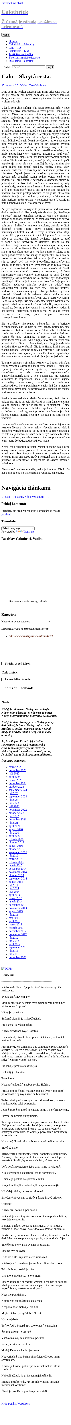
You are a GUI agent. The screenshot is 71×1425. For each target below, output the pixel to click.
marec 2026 (15, 766)
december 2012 (17, 931)
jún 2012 (14, 940)
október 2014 (16, 875)
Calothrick (40, 85)
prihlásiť (6, 514)
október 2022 (16, 812)
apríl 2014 (14, 894)
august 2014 (16, 881)
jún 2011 (14, 954)
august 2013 (16, 911)
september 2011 (18, 947)
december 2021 (17, 819)
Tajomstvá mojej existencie (24, 57)
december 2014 (17, 868)
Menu (6, 34)
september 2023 (18, 796)
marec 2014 (15, 898)
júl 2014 (13, 885)
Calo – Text (15, 47)
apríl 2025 (14, 776)
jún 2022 (14, 816)
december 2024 (17, 783)
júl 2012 (13, 937)
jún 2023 (14, 803)
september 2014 (18, 878)
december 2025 (17, 770)
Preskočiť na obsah (12, 3)
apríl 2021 (14, 826)
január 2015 (15, 865)
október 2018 (16, 842)
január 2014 (15, 901)
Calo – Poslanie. (12, 496)
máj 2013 (14, 917)
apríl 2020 (14, 835)
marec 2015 (15, 858)
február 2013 (16, 927)
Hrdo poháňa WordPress (15, 1403)
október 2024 (16, 786)
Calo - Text (27, 85)
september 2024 (18, 789)
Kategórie (7, 621)
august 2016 (16, 845)
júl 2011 (13, 950)
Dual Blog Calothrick (21, 60)
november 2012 (18, 934)
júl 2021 (13, 822)
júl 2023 (13, 799)
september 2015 (18, 852)
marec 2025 (15, 780)
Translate (28, 531)
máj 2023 (14, 806)
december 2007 (17, 957)
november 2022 (18, 809)
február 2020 (16, 839)
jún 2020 (14, 832)
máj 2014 (14, 891)
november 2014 (18, 871)
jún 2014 (14, 888)
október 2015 (16, 849)
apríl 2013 (14, 921)
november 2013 (18, 908)
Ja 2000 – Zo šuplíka (21, 54)
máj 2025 (14, 773)
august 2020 (16, 829)
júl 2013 (13, 914)
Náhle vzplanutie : (37, 496)
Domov (13, 41)
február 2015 (16, 862)
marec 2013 (15, 924)
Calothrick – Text (19, 51)
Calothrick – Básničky (21, 44)
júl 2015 (13, 855)
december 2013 (17, 904)
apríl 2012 (14, 944)
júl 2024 (13, 793)
